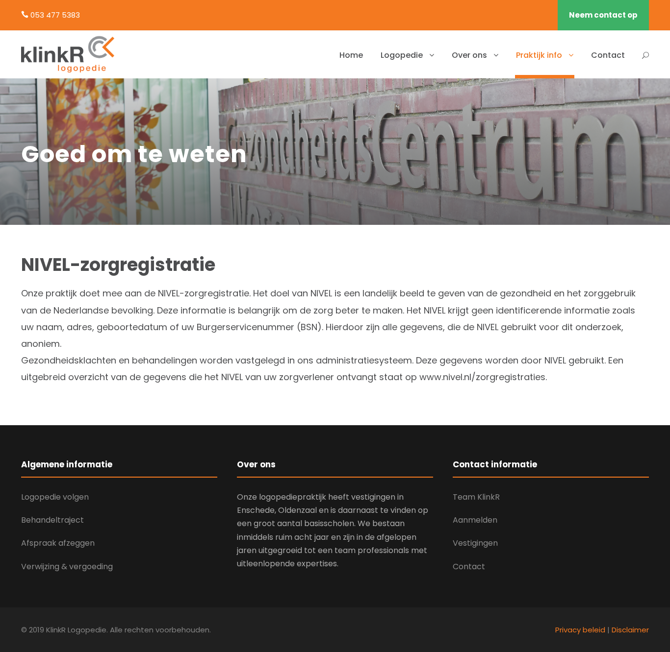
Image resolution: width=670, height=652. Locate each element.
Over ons (469, 55)
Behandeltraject (52, 520)
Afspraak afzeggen (58, 543)
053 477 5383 (55, 15)
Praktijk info (539, 55)
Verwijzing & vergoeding (67, 566)
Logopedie (402, 55)
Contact (608, 55)
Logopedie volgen (55, 497)
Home (351, 55)
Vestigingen (475, 543)
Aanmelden (475, 520)
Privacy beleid (580, 630)
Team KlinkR (476, 497)
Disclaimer (630, 630)
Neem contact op (603, 15)
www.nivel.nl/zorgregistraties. (483, 377)
